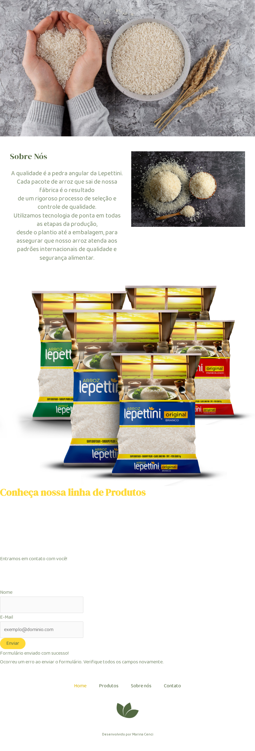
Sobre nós (141, 686)
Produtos (108, 686)
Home (80, 686)
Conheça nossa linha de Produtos (73, 492)
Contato (172, 686)
